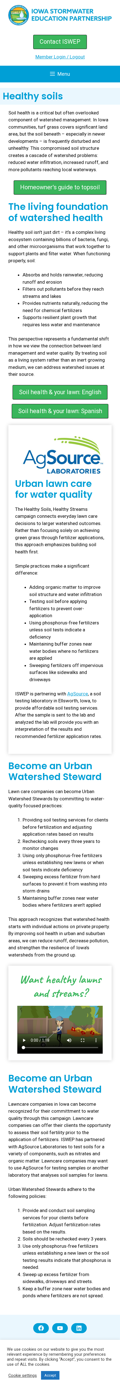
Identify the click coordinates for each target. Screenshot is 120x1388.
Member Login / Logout (60, 57)
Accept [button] (50, 1375)
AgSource (77, 694)
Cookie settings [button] (22, 1375)
